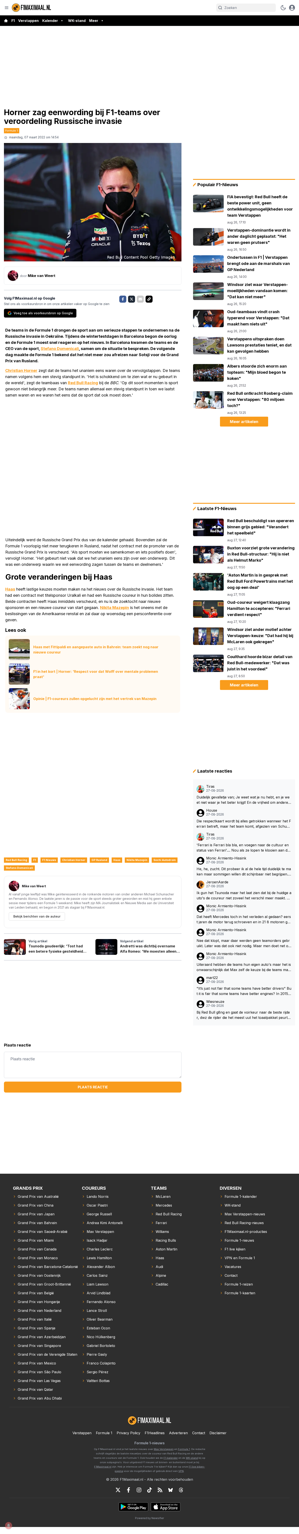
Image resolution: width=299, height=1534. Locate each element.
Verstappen (28, 20)
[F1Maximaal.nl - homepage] (31, 8)
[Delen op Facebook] (122, 299)
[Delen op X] (131, 299)
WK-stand (77, 20)
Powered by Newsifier (149, 1518)
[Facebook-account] (128, 1490)
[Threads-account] (181, 1490)
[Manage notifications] (8, 1525)
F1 (13, 20)
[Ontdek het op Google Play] (133, 1506)
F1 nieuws (49, 860)
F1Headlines (155, 1433)
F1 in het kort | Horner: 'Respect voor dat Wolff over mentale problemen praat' (95, 674)
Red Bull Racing (83, 382)
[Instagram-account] (139, 1490)
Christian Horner (21, 370)
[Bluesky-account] (170, 1490)
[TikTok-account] (149, 1490)
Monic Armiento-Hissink (226, 858)
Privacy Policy (128, 1433)
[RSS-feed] (160, 1490)
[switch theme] (283, 8)
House (211, 810)
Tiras (210, 786)
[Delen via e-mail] (140, 299)
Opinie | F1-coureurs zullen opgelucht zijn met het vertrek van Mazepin (95, 698)
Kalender (50, 20)
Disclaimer (218, 1433)
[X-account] (118, 1490)
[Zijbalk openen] (6, 7)
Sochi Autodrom (164, 860)
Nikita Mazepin (114, 607)
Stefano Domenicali (60, 348)
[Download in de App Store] (165, 1506)
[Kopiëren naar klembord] (149, 299)
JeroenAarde (217, 882)
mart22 (212, 978)
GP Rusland (99, 860)
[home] (6, 21)
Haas (10, 589)
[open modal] (292, 8)
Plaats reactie (93, 1087)
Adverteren (178, 1433)
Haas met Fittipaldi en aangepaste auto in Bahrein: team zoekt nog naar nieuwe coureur (95, 649)
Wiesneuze (215, 1002)
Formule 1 (11, 130)
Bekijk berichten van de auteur (36, 916)
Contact (198, 1433)
